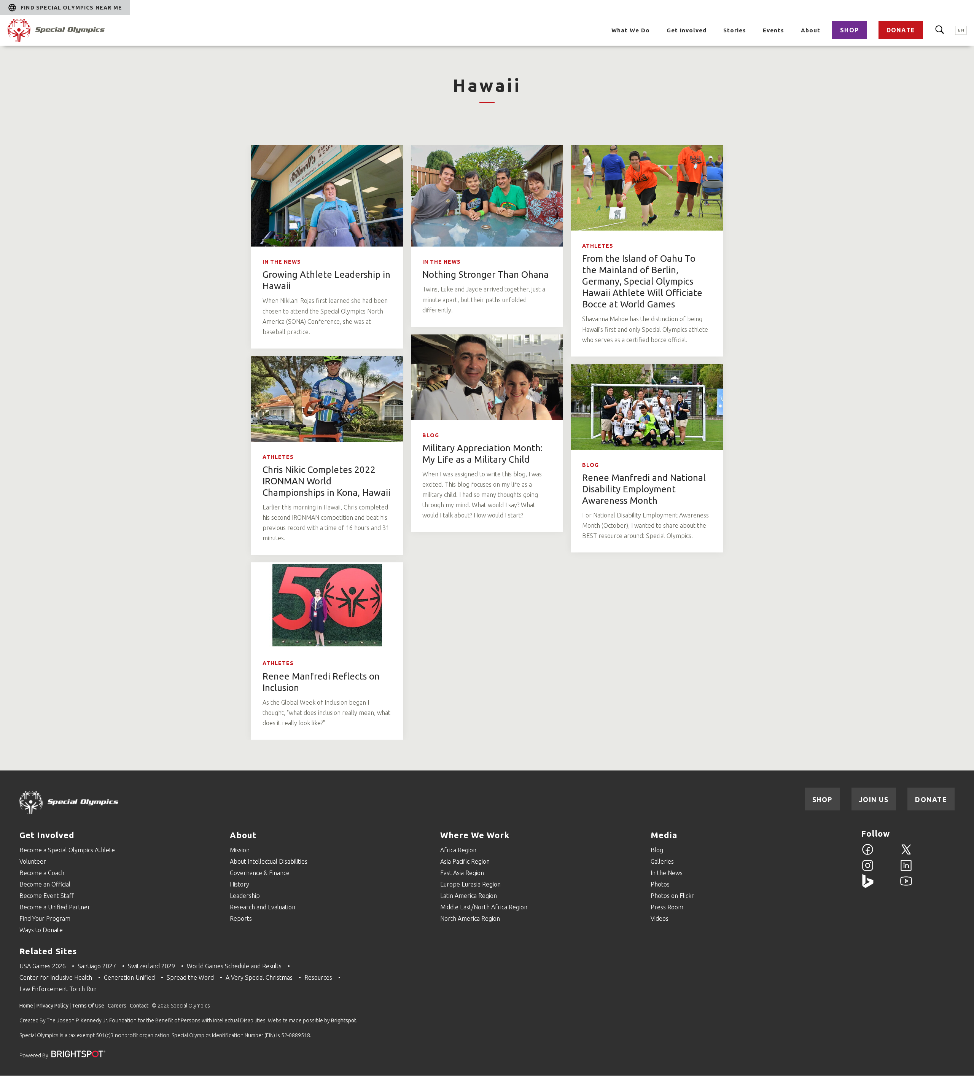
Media (664, 835)
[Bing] (867, 885)
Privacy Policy (52, 1006)
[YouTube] (906, 885)
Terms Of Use (88, 1006)
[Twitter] (906, 853)
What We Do (630, 30)
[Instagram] (867, 869)
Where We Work (474, 835)
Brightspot (343, 1020)
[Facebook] (867, 853)
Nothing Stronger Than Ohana (485, 274)
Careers (117, 1006)
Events (773, 30)
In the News (282, 262)
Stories (734, 30)
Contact (139, 1006)
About (810, 30)
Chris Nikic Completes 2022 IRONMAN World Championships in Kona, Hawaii (326, 481)
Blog (430, 435)
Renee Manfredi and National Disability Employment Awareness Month (644, 489)
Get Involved (687, 30)
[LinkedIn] (906, 869)
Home (26, 1006)
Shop (849, 30)
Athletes (597, 246)
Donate (900, 30)
